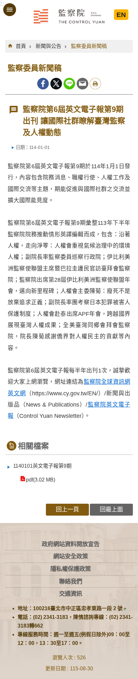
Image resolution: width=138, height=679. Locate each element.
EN (121, 14)
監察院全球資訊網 (69, 16)
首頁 (21, 46)
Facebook (43, 83)
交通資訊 (70, 593)
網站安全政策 (70, 556)
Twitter (56, 83)
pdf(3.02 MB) (40, 479)
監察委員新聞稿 (89, 46)
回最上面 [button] (111, 509)
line (69, 83)
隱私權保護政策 (70, 568)
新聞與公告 (48, 46)
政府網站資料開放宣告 (70, 544)
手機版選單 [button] (9, 9)
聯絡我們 (70, 581)
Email (82, 83)
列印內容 (95, 83)
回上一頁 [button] (67, 509)
